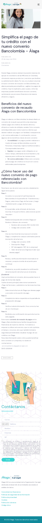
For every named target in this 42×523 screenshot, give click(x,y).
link (30, 455)
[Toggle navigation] (33, 4)
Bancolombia (7, 357)
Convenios (5, 65)
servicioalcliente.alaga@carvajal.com (15, 346)
